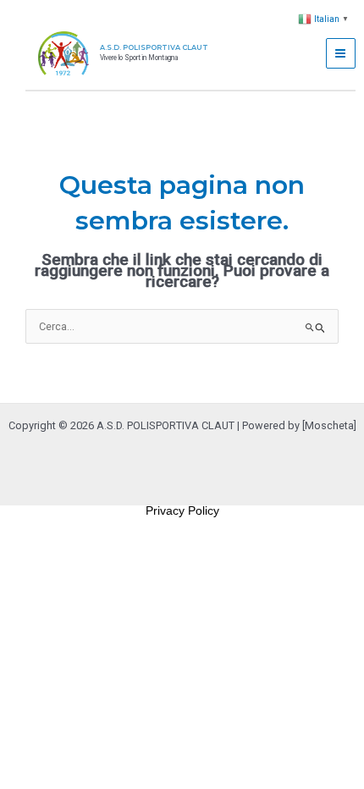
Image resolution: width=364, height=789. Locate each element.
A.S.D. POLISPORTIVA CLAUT (154, 47)
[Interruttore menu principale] (341, 53)
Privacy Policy (182, 510)
